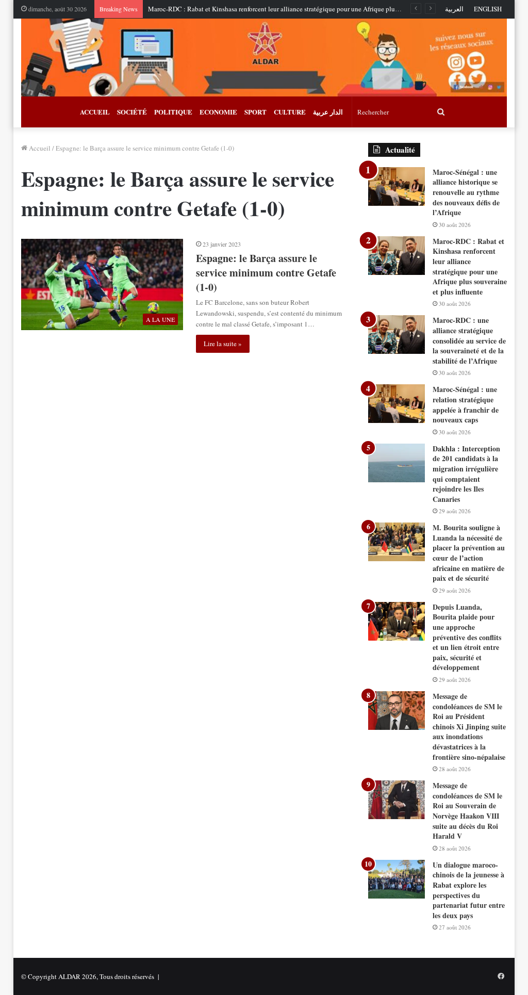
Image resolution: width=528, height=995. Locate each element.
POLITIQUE (173, 112)
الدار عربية (328, 112)
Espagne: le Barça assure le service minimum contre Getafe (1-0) (266, 273)
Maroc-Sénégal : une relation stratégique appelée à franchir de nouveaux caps (466, 404)
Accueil (39, 148)
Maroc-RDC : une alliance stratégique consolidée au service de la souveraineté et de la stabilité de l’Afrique (469, 340)
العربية (454, 8)
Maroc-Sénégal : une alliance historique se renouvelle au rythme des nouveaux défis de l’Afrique (466, 192)
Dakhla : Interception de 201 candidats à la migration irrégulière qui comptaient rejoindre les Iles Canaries (466, 473)
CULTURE (290, 112)
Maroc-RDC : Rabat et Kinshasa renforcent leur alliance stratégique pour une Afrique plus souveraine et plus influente (312, 8)
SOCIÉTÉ (132, 112)
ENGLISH (488, 8)
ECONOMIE (218, 112)
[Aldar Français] (264, 57)
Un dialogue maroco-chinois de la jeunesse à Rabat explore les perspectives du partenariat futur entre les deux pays (469, 890)
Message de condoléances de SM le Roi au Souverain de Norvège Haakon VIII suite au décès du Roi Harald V (467, 810)
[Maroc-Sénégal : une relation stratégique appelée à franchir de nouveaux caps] (396, 403)
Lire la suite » (223, 343)
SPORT (255, 112)
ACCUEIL (95, 112)
